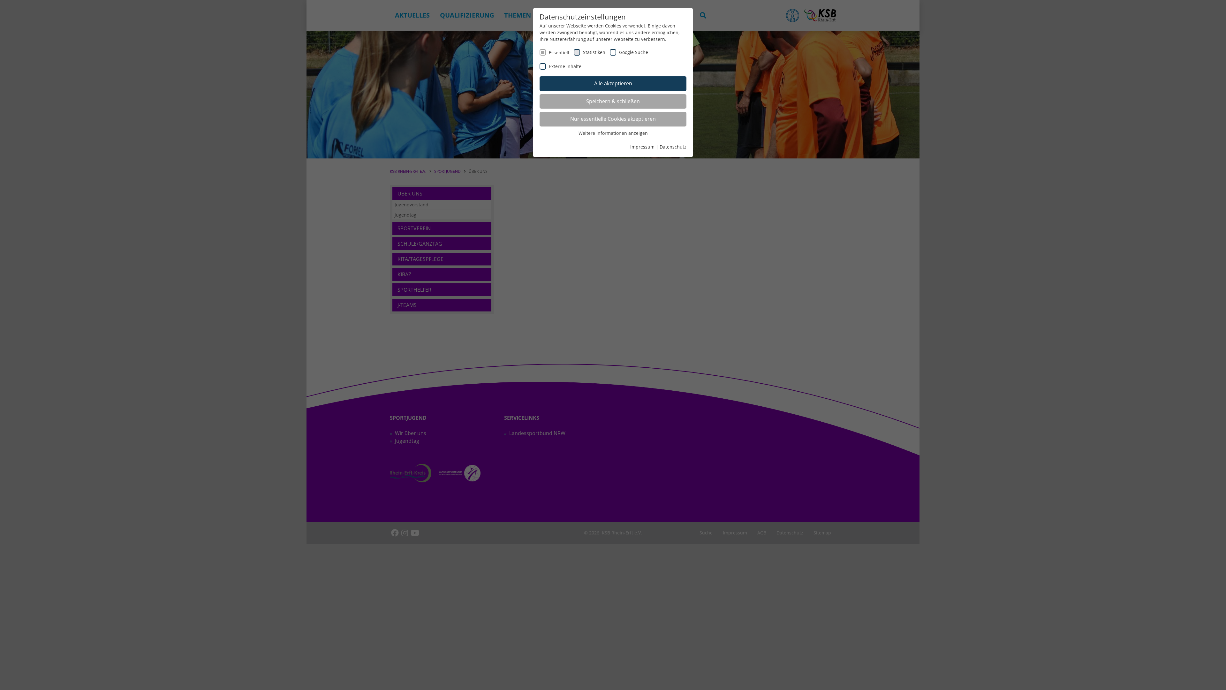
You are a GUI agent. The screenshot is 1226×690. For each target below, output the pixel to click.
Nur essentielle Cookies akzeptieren (613, 118)
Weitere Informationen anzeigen (613, 133)
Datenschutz (673, 147)
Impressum (642, 147)
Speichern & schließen (613, 101)
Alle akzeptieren (613, 83)
